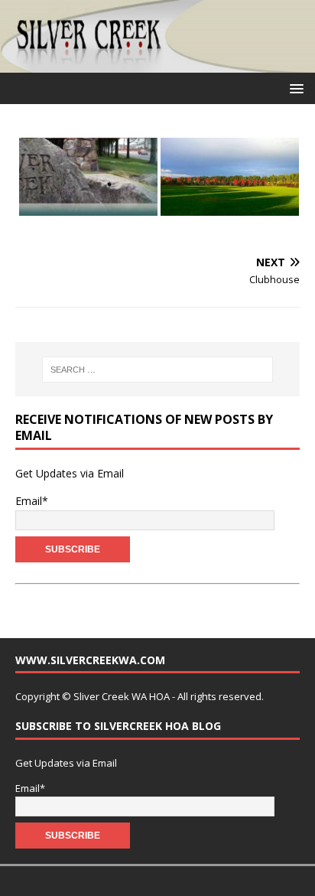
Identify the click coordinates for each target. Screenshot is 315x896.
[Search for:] (158, 370)
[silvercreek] (157, 64)
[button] (294, 88)
